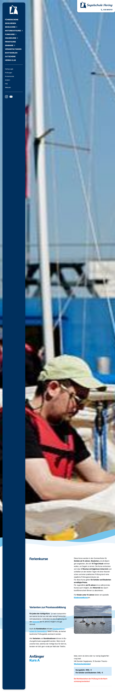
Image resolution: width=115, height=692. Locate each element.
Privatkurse (10, 42)
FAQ (6, 84)
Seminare (9, 45)
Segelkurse (10, 27)
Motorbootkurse (13, 31)
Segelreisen (10, 23)
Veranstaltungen (13, 49)
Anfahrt (7, 80)
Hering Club (10, 60)
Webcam (8, 87)
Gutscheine (10, 57)
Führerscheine (11, 20)
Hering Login (9, 69)
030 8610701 (107, 10)
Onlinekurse (10, 38)
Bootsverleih (11, 53)
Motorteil (36, 622)
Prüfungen (8, 73)
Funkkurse (10, 34)
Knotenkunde (9, 76)
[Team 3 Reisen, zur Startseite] (96, 5)
